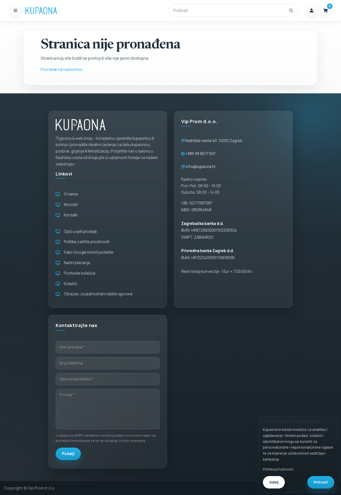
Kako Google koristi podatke (87, 252)
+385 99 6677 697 (200, 153)
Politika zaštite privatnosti (85, 241)
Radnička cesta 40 (201, 140)
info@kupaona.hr (201, 166)
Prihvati (321, 482)
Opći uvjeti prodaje (79, 231)
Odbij (274, 482)
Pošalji (68, 453)
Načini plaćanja (76, 262)
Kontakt (70, 215)
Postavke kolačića (78, 273)
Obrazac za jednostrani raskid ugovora (97, 294)
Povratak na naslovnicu (62, 69)
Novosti (70, 204)
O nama (70, 194)
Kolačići (69, 283)
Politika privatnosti (278, 469)
